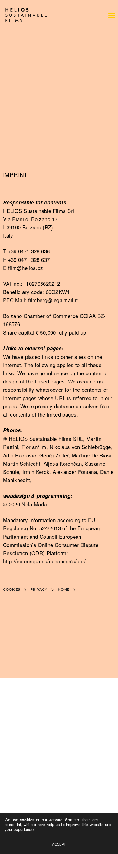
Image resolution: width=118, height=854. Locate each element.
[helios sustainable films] (26, 15)
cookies (28, 819)
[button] (16, 589)
